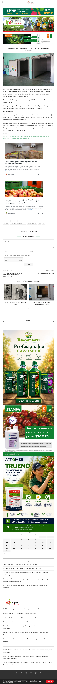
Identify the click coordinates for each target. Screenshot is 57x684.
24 (7, 548)
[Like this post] (30, 231)
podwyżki (13, 223)
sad (43, 223)
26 (21, 548)
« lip (4, 554)
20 (28, 545)
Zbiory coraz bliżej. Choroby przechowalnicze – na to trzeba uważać (23, 568)
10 (7, 542)
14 (35, 542)
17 (7, 545)
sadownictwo (7, 226)
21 (35, 545)
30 (50, 548)
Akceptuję (50, 681)
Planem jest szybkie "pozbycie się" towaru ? (39, 221)
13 (28, 542)
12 (21, 542)
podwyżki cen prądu (21, 223)
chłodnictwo (7, 221)
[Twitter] (21, 673)
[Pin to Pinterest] (35, 231)
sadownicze (14, 226)
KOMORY (26, 221)
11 (14, 542)
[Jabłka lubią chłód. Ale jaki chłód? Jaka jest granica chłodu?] (15, 292)
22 (43, 545)
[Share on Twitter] (33, 231)
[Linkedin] (31, 673)
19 (21, 545)
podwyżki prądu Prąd (32, 223)
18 (14, 545)
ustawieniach (10, 682)
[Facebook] (16, 673)
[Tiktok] (41, 673)
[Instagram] (26, 673)
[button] (5, 296)
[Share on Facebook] (32, 231)
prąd (40, 223)
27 (28, 548)
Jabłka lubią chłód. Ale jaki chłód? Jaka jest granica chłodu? (21, 564)
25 (14, 548)
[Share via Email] (36, 231)
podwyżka (6, 223)
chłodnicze (14, 221)
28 (35, 548)
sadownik (21, 226)
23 (50, 545)
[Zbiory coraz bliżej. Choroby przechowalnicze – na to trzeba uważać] (41, 292)
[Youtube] (36, 673)
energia (20, 221)
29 (43, 548)
